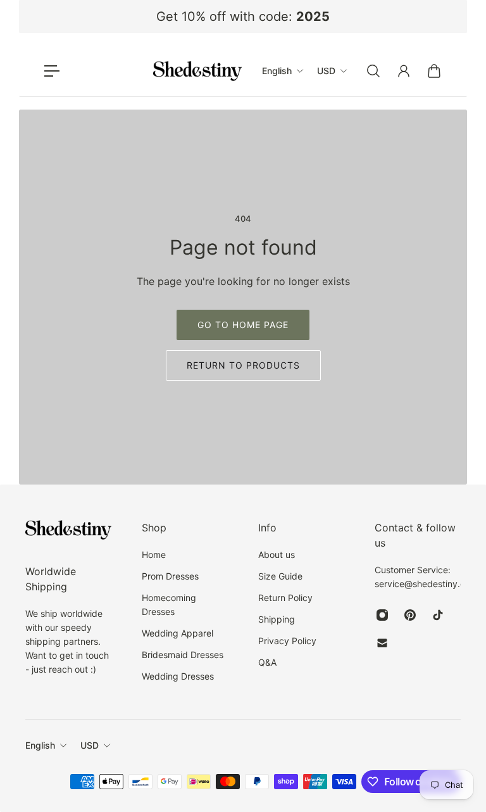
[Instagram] (382, 615)
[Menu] (52, 71)
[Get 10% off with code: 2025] (243, 16)
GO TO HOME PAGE (243, 324)
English (40, 745)
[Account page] (404, 71)
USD (89, 745)
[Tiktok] (438, 615)
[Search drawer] (373, 71)
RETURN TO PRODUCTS (243, 365)
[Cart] (434, 71)
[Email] (382, 643)
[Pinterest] (410, 615)
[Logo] (197, 71)
